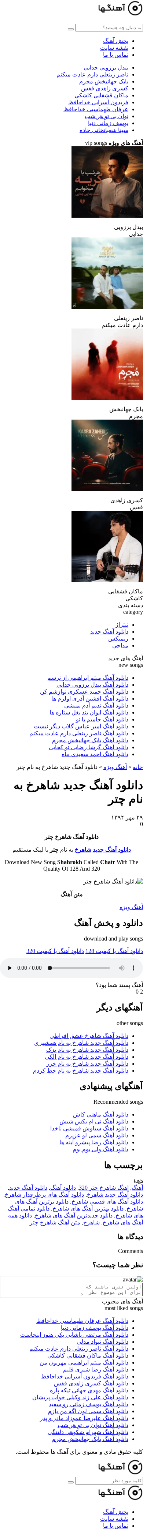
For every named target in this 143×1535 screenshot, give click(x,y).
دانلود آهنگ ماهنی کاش (100, 1114)
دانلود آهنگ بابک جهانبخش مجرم (90, 740)
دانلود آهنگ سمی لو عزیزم (96, 1135)
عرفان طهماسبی (95, 109)
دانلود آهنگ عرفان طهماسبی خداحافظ (82, 1321)
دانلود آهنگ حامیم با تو (102, 719)
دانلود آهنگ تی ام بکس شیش (93, 1121)
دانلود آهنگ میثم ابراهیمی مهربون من (84, 1362)
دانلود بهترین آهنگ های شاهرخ (88, 1208)
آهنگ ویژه (115, 767)
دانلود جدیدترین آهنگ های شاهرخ (74, 1215)
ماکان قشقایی (101, 95)
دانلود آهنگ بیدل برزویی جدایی (92, 685)
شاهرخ (83, 850)
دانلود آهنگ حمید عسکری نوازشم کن (84, 691)
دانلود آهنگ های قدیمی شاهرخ (107, 1201)
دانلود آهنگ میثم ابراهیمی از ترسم (87, 678)
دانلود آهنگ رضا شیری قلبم (95, 1369)
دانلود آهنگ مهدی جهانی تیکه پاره (89, 1390)
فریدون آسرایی (98, 102)
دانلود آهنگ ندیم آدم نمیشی (96, 705)
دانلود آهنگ (63, 1188)
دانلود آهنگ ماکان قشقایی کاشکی (87, 1355)
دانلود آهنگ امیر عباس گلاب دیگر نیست (81, 726)
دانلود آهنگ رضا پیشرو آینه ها (93, 1142)
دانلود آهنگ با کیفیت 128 (114, 951)
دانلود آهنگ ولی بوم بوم (100, 1149)
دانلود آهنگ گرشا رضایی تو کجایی (88, 747)
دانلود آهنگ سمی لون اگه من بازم (88, 1411)
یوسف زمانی (108, 123)
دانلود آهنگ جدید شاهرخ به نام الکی (86, 1057)
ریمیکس (118, 638)
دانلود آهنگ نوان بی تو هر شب (93, 1425)
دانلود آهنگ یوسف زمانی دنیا (94, 1328)
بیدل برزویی (106, 67)
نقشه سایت (114, 48)
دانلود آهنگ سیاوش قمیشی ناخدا (89, 1128)
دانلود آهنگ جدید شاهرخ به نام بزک (87, 1050)
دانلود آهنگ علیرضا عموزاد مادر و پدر (84, 1418)
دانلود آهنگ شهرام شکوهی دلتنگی (88, 1432)
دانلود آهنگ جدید (109, 631)
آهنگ (137, 1188)
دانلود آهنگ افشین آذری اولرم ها (89, 698)
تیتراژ (121, 625)
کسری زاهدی (104, 88)
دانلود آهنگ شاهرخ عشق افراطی (89, 1036)
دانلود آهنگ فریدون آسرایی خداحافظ (84, 1376)
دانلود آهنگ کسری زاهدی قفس (91, 1383)
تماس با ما (115, 55)
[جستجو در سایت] (71, 29)
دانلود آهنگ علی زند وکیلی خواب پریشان (80, 1397)
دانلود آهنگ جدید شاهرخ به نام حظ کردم (80, 1070)
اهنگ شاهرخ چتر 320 (104, 1188)
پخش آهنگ (115, 41)
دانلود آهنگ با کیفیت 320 (55, 951)
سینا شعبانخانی (104, 130)
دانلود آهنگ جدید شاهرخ (115, 1194)
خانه (138, 767)
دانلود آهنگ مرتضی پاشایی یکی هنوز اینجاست (74, 1335)
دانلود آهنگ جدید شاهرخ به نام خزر (87, 1064)
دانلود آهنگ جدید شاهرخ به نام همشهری (81, 1043)
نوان (106, 116)
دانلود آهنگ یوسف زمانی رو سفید (88, 1404)
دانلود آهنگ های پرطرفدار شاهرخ (44, 1194)
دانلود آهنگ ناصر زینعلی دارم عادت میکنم (78, 733)
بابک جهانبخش (103, 81)
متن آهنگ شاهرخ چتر (55, 1222)
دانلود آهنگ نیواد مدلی (102, 1342)
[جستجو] (71, 1482)
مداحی (120, 645)
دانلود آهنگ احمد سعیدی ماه (95, 754)
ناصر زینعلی (92, 74)
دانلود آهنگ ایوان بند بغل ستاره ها (89, 712)
